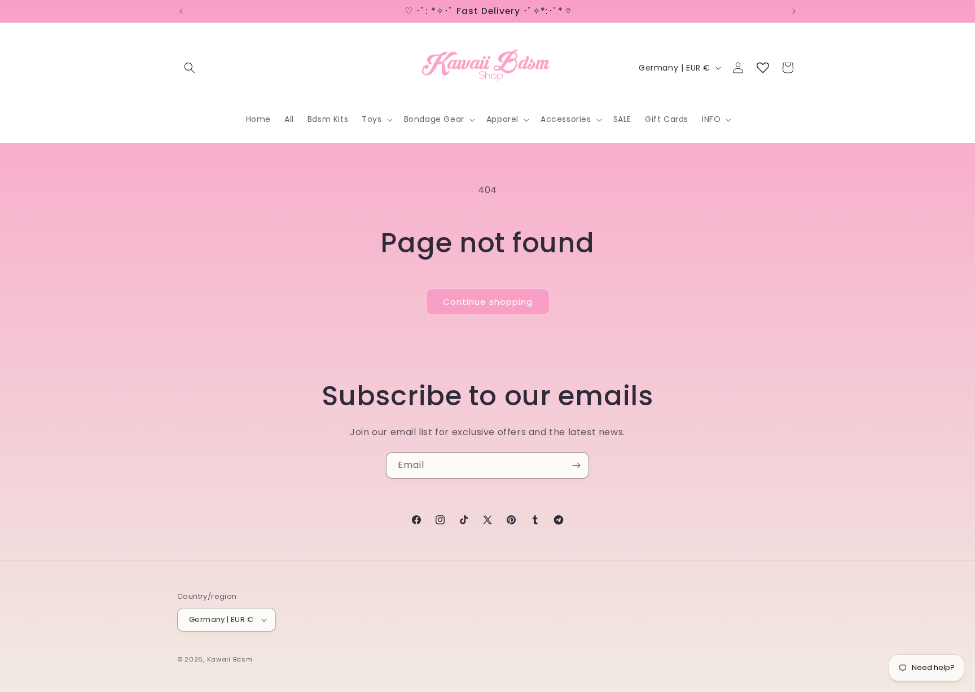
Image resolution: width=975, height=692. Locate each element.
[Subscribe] (576, 465)
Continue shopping (488, 302)
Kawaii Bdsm (230, 659)
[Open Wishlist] (762, 67)
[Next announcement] (793, 11)
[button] (189, 67)
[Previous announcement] (181, 11)
